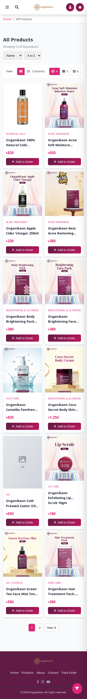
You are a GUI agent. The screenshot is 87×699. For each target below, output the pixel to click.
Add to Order (24, 162)
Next (50, 628)
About (41, 673)
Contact (53, 673)
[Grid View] (21, 71)
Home (7, 19)
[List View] (28, 71)
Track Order (69, 673)
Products (27, 673)
